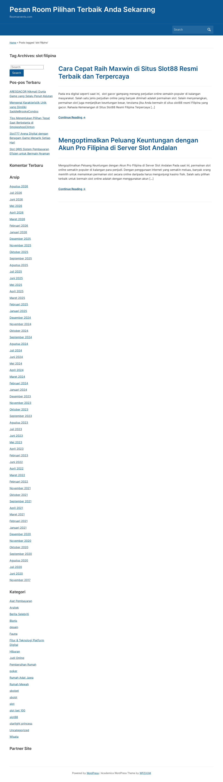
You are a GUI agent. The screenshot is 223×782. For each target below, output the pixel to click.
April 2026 (17, 212)
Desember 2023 (20, 396)
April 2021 (16, 508)
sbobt (13, 697)
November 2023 (20, 403)
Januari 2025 (18, 311)
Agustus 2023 (19, 422)
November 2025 (20, 245)
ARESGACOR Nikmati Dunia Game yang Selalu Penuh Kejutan (31, 94)
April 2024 (17, 370)
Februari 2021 (19, 521)
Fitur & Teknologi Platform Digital (27, 642)
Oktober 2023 (19, 409)
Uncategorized (19, 730)
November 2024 (20, 324)
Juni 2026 (16, 199)
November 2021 (20, 488)
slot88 (14, 717)
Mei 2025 (16, 285)
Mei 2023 (16, 442)
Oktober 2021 (19, 495)
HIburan (15, 651)
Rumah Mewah (19, 684)
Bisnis (13, 620)
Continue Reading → (72, 117)
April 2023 (17, 448)
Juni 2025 (16, 278)
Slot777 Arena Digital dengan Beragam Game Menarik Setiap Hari (30, 138)
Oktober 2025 (19, 252)
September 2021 (20, 501)
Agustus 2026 (19, 186)
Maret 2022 (17, 475)
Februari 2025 (19, 304)
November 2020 (20, 540)
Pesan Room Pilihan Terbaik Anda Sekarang (82, 9)
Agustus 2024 (19, 344)
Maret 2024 (17, 376)
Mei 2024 (16, 363)
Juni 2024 (16, 357)
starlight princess (21, 723)
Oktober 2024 (19, 330)
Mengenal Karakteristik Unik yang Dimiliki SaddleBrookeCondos (28, 107)
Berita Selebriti (19, 614)
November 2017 (20, 580)
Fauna (13, 634)
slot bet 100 (17, 710)
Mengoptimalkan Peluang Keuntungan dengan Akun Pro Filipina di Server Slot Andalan (128, 144)
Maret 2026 (17, 219)
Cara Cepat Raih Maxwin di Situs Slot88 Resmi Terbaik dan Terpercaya (128, 72)
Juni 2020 (16, 573)
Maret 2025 (17, 298)
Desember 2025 (20, 238)
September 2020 (21, 554)
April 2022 (17, 468)
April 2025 (17, 291)
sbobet (14, 690)
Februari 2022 (19, 481)
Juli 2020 (16, 567)
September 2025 (21, 258)
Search (209, 29)
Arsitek (14, 607)
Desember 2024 (20, 317)
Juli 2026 (16, 192)
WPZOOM (145, 773)
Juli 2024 (16, 350)
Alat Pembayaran (21, 601)
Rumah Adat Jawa (21, 677)
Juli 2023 (16, 429)
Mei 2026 (16, 206)
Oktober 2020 (19, 547)
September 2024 (21, 337)
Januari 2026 (18, 232)
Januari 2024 (18, 389)
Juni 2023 (16, 435)
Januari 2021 (18, 527)
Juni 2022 (16, 462)
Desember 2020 (20, 534)
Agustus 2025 (19, 265)
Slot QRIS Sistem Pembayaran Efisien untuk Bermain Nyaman (30, 151)
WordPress (93, 773)
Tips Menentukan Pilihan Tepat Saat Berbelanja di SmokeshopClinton (30, 122)
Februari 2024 (19, 383)
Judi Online (17, 658)
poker (13, 671)
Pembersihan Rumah (23, 664)
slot (12, 704)
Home (13, 42)
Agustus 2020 (19, 560)
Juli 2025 (16, 271)
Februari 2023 (19, 455)
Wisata (14, 736)
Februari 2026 (19, 225)
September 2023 (21, 416)
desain (14, 627)
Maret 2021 (17, 514)
